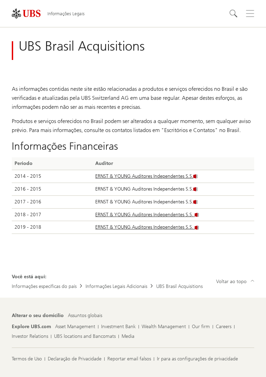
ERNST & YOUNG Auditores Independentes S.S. (144, 176)
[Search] (233, 13)
